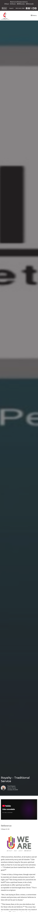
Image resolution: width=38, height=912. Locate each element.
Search (11, 8)
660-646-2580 (20, 8)
